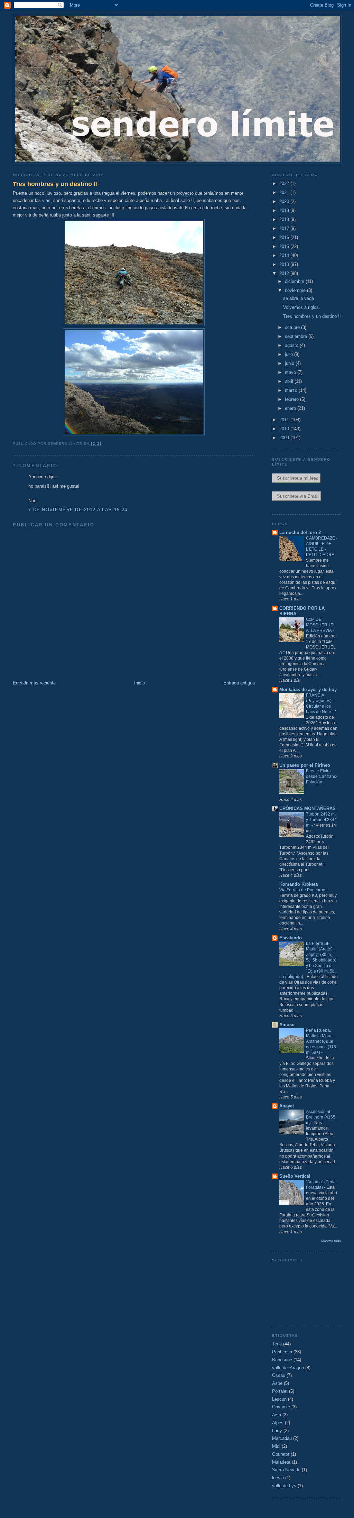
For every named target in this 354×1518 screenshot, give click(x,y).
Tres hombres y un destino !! (55, 184)
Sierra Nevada (286, 1469)
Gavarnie (281, 1406)
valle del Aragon (288, 1367)
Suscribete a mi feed (296, 478)
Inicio (139, 683)
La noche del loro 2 (300, 532)
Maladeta (281, 1462)
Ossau (278, 1375)
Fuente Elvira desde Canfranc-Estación (321, 776)
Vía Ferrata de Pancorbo (302, 889)
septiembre (296, 336)
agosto (292, 345)
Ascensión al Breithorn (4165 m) (320, 1117)
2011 (284, 419)
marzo (292, 390)
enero (291, 408)
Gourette (280, 1454)
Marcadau (282, 1438)
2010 (284, 428)
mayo (291, 372)
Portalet (280, 1391)
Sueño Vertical (294, 1176)
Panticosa (282, 1351)
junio (290, 363)
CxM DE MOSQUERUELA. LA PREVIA (321, 625)
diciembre (295, 281)
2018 (284, 219)
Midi (276, 1446)
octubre (293, 327)
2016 (284, 237)
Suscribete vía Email (296, 496)
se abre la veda (298, 298)
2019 (284, 210)
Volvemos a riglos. (301, 307)
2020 (284, 201)
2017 (284, 228)
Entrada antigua (239, 683)
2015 (284, 246)
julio (289, 354)
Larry (277, 1430)
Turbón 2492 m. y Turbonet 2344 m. (321, 820)
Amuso (287, 1024)
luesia (278, 1477)
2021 (284, 192)
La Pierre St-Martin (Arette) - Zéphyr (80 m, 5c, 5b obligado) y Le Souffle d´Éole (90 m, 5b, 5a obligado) (307, 960)
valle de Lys (284, 1485)
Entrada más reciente (34, 683)
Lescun (279, 1399)
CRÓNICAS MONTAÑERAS (307, 808)
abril (290, 381)
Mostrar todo (331, 1241)
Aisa (276, 1414)
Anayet (286, 1105)
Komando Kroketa (298, 884)
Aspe (277, 1383)
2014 (284, 255)
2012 (284, 273)
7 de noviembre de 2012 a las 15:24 (77, 509)
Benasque (282, 1359)
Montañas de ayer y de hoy (308, 689)
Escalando (290, 937)
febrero (292, 399)
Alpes (277, 1422)
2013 (284, 264)
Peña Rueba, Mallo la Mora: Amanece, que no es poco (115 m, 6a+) (321, 1041)
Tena (277, 1343)
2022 (284, 183)
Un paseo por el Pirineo (304, 765)
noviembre (296, 290)
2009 (284, 437)
